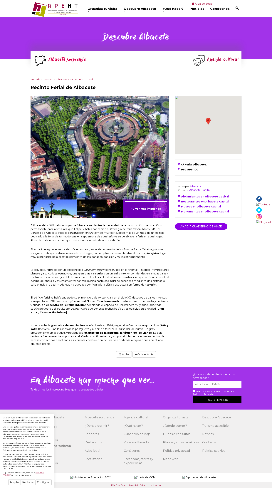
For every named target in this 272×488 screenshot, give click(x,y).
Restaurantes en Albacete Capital (205, 201)
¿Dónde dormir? (97, 425)
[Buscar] (237, 8)
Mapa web (170, 459)
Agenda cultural (136, 417)
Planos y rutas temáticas (181, 442)
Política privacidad (176, 450)
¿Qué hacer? (173, 9)
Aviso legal (92, 450)
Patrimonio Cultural (81, 79)
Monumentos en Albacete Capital (205, 211)
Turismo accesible (215, 425)
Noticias (197, 9)
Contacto (209, 442)
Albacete (195, 186)
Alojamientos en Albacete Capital (205, 196)
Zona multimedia (136, 442)
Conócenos (220, 9)
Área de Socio (203, 3)
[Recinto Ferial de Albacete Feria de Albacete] (100, 208)
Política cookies (213, 450)
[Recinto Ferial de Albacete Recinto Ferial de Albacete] (100, 147)
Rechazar (28, 482)
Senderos (92, 434)
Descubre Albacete (140, 9)
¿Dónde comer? (175, 425)
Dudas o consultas (176, 434)
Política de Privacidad (203, 394)
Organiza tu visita (102, 9)
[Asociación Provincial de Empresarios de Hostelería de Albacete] (54, 9)
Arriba (125, 354)
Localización (94, 459)
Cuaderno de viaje (137, 434)
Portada (35, 79)
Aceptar (14, 482)
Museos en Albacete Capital (201, 206)
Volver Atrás (145, 354)
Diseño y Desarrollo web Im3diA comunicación (136, 485)
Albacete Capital (199, 190)
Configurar (44, 482)
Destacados (93, 442)
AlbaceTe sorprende (100, 417)
